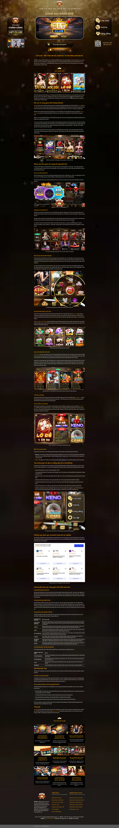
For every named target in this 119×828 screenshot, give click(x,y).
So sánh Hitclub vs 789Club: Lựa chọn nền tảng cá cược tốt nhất (59, 779)
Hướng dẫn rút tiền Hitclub (75, 807)
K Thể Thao (59, 8)
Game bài (50, 8)
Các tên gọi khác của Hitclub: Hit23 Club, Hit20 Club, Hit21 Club (59, 737)
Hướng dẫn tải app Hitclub (75, 802)
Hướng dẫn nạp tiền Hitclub (76, 804)
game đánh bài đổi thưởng (41, 321)
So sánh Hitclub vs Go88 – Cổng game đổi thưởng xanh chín (76, 779)
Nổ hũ (54, 8)
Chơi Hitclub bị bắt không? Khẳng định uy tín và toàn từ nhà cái (42, 737)
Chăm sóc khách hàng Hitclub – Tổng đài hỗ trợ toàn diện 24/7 (76, 736)
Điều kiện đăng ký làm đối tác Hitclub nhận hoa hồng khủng (59, 758)
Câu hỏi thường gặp (56, 811)
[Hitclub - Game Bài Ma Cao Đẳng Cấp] (59, 3)
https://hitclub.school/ (49, 818)
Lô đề (69, 8)
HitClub (35, 105)
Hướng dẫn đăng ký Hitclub (76, 797)
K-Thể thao (77, 397)
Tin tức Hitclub (55, 809)
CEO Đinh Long (55, 804)
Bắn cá (65, 8)
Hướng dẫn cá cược (74, 809)
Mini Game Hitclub (75, 8)
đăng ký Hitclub (55, 711)
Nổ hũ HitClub (37, 354)
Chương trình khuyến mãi (58, 807)
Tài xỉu (45, 8)
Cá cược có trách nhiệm (57, 802)
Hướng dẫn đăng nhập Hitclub (76, 800)
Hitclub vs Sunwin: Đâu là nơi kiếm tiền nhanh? (42, 778)
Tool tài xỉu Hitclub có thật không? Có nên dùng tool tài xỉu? (42, 759)
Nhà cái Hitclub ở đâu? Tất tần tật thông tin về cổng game (77, 758)
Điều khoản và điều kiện (57, 800)
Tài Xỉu (79, 105)
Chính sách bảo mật (56, 797)
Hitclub (41, 8)
